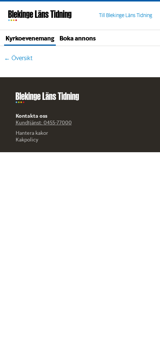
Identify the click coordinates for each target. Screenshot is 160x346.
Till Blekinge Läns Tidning (125, 15)
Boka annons (78, 38)
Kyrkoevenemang (30, 38)
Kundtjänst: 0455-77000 (44, 122)
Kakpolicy (27, 139)
